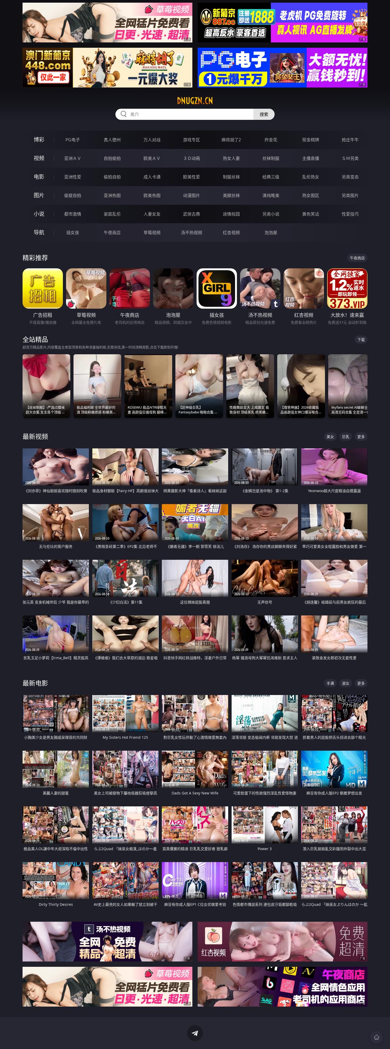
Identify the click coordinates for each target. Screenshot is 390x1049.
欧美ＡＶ (152, 158)
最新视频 (35, 436)
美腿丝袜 (231, 195)
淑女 (345, 683)
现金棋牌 (310, 140)
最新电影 (35, 683)
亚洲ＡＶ (72, 158)
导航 (39, 232)
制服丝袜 (231, 177)
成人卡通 (152, 177)
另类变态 (350, 177)
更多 (361, 436)
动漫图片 (191, 195)
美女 (330, 436)
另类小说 (270, 214)
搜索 (264, 114)
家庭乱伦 (112, 214)
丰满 (330, 683)
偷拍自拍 (112, 177)
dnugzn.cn (195, 100)
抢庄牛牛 (350, 140)
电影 (39, 176)
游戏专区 (191, 140)
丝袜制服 (270, 158)
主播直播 (310, 158)
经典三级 (270, 177)
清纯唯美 (270, 195)
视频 (39, 158)
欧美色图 (152, 195)
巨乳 (345, 436)
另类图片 (350, 195)
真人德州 (112, 140)
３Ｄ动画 (191, 158)
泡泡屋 (271, 232)
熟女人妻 (231, 158)
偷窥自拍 (72, 195)
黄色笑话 (310, 214)
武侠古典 (191, 214)
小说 (39, 213)
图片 (39, 195)
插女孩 (72, 232)
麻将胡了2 (231, 140)
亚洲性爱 (72, 177)
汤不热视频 (191, 232)
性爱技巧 (350, 214)
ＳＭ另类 (350, 158)
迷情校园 (231, 214)
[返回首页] (376, 1037)
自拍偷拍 (112, 158)
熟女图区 (310, 195)
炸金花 (271, 140)
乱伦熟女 (310, 177)
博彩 (39, 139)
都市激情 (72, 214)
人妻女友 (152, 214)
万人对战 (152, 140)
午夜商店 (112, 232)
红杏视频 (231, 232)
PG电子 (73, 140)
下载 (361, 339)
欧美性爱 (191, 177)
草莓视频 (152, 232)
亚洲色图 (112, 195)
